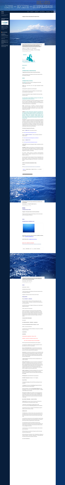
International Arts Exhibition (31, 44)
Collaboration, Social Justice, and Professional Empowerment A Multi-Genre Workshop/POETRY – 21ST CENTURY (4, 42)
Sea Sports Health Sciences (30, 278)
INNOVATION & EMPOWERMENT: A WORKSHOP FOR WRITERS (4, 34)
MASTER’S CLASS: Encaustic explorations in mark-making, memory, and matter (4, 46)
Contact (52, 11)
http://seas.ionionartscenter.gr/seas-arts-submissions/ (32, 166)
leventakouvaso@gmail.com (29, 236)
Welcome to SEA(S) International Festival (31, 49)
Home (28, 11)
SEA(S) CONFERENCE (42, 11)
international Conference (37, 201)
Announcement (24, 44)
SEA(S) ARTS (31, 11)
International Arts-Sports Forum (30, 45)
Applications (48, 11)
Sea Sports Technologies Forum (36, 46)
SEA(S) (2, 11)
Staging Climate (3, 38)
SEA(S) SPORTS (36, 11)
